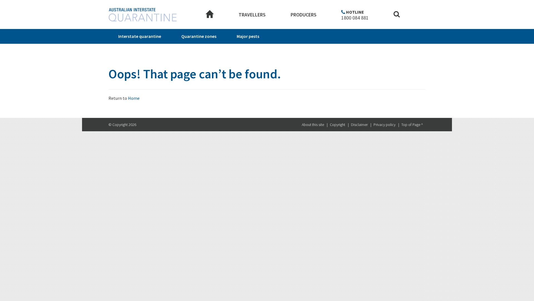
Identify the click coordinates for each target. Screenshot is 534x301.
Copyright (337, 124)
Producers (304, 14)
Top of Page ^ (412, 124)
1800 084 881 (355, 18)
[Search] (396, 15)
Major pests (248, 36)
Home (134, 98)
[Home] (210, 14)
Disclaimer (359, 124)
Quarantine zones (198, 36)
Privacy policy (384, 124)
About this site (313, 124)
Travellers (252, 14)
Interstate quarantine (139, 36)
